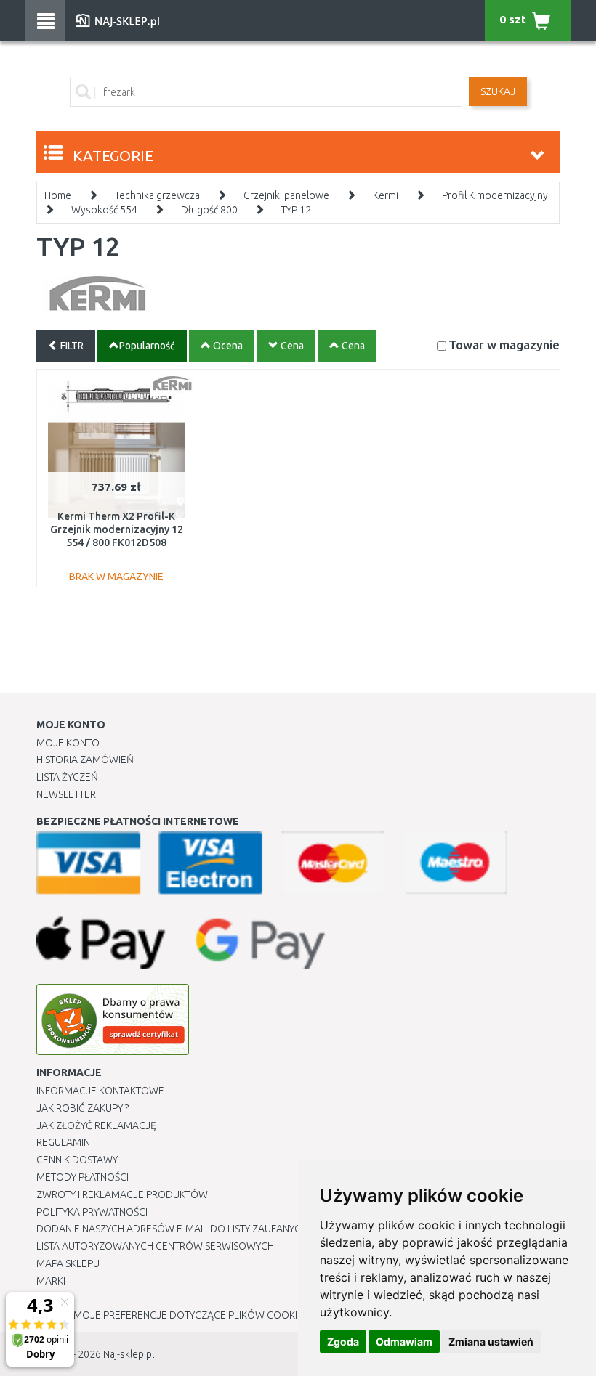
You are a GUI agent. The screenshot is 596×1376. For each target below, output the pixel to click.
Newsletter (66, 794)
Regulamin (63, 1142)
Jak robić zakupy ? (82, 1108)
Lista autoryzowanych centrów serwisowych (155, 1246)
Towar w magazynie (504, 344)
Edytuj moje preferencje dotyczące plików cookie (169, 1315)
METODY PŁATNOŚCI (82, 1177)
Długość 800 (209, 210)
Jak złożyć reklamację (96, 1125)
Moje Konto (68, 743)
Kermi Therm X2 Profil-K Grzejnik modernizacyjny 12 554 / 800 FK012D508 (116, 529)
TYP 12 (296, 210)
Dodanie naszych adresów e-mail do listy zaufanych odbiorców (203, 1228)
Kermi (385, 195)
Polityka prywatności (92, 1212)
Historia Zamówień (85, 759)
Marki (50, 1281)
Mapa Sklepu (68, 1263)
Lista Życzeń (67, 777)
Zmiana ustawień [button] (490, 1341)
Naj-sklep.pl (128, 1354)
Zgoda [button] (343, 1341)
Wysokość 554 (104, 210)
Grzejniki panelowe (286, 195)
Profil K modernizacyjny (495, 195)
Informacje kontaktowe (100, 1090)
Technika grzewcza (157, 195)
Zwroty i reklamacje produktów (122, 1194)
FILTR (71, 345)
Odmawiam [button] (404, 1341)
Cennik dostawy (77, 1159)
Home (57, 195)
